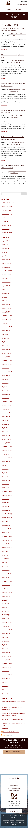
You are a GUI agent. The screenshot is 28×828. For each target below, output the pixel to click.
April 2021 (4, 476)
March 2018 (5, 570)
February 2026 (5, 263)
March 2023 (5, 394)
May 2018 (4, 562)
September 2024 (6, 327)
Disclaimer (6, 820)
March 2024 (5, 349)
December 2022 (6, 401)
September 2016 (6, 630)
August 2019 (5, 521)
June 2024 (4, 338)
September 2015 (6, 675)
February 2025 (5, 308)
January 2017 (5, 618)
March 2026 (5, 259)
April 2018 (4, 566)
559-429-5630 (23, 4)
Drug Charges (14, 91)
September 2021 (6, 458)
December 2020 (6, 491)
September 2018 (6, 547)
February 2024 (5, 353)
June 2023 (4, 383)
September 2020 (6, 502)
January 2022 (5, 443)
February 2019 (5, 529)
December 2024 (6, 315)
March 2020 (5, 510)
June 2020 (4, 506)
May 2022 (4, 428)
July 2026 (4, 244)
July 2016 (4, 637)
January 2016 (5, 660)
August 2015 (5, 678)
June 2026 (4, 248)
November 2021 (6, 450)
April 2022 (4, 431)
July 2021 (4, 465)
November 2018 (6, 540)
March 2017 (5, 615)
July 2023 (4, 379)
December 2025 (6, 271)
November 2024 (6, 319)
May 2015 (4, 689)
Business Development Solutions (13, 822)
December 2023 (6, 360)
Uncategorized (5, 229)
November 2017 (6, 585)
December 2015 (6, 663)
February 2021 (5, 484)
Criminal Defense (15, 62)
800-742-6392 (23, 6)
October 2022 (5, 409)
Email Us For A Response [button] (14, 752)
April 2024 (4, 345)
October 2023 (5, 368)
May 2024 (4, 342)
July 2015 (4, 682)
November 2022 (6, 405)
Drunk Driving (14, 36)
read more (4, 49)
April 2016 (4, 648)
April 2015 (4, 693)
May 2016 (4, 645)
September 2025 (6, 282)
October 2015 (5, 671)
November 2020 (6, 495)
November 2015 (6, 667)
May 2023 (4, 387)
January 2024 (5, 357)
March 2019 (5, 525)
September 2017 (6, 592)
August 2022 (5, 416)
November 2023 (6, 364)
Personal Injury (6, 225)
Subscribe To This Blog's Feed (11, 732)
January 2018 (5, 577)
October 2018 (5, 544)
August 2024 (5, 330)
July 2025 (4, 289)
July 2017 (4, 600)
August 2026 (5, 241)
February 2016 (5, 656)
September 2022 (6, 413)
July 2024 (4, 334)
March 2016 (5, 652)
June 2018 (4, 559)
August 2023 (5, 375)
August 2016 (5, 633)
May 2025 (4, 297)
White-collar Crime (7, 232)
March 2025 (5, 304)
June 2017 (4, 603)
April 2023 (4, 390)
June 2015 (4, 686)
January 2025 (5, 312)
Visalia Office (14, 785)
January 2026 (5, 267)
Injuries (4, 221)
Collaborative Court (7, 203)
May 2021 (4, 473)
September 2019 (6, 517)
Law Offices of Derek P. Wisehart (17, 34)
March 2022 (5, 435)
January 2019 (5, 532)
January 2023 (5, 398)
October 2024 (5, 323)
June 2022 (4, 424)
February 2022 (5, 439)
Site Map (12, 820)
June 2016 (4, 641)
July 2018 (4, 555)
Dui (3, 218)
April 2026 (4, 256)
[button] (7, 9)
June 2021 (4, 469)
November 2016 (6, 622)
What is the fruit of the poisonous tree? (12, 719)
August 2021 (5, 461)
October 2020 (5, 499)
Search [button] (20, 9)
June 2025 (4, 293)
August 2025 (5, 286)
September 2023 (6, 372)
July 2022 (4, 420)
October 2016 (5, 626)
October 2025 (5, 278)
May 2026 (4, 252)
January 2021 (5, 487)
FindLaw (14, 824)
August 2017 (5, 596)
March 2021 (5, 480)
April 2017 (4, 611)
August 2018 (5, 551)
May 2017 (4, 607)
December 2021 (6, 446)
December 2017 (6, 581)
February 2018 (5, 574)
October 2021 (5, 454)
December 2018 (6, 536)
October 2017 (5, 588)
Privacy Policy (20, 820)
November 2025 (6, 274)
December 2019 (6, 514)
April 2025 (4, 300)
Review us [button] (14, 811)
